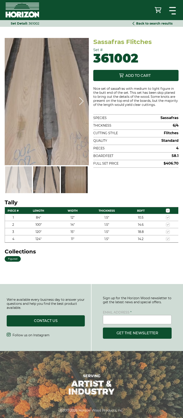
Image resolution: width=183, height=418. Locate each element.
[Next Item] (81, 101)
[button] (172, 10)
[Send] (158, 10)
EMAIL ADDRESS (116, 312)
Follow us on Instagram (28, 335)
